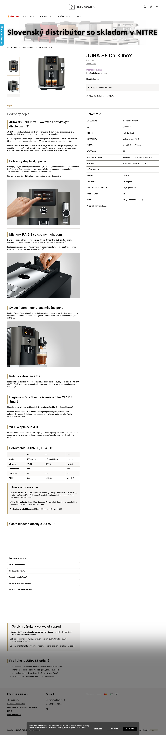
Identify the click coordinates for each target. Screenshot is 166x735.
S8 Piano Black (61, 150)
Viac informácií (34, 730)
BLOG (9, 711)
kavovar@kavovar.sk (57, 700)
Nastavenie (98, 729)
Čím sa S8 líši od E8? (17, 558)
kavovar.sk (47, 708)
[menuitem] (14, 16)
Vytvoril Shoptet (142, 730)
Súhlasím (131, 729)
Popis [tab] (9, 106)
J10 (60, 509)
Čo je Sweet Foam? (17, 565)
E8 (76, 493)
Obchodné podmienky (16, 704)
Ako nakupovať (13, 700)
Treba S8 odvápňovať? (18, 577)
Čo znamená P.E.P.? (17, 571)
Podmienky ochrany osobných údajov (22, 707)
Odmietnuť (114, 729)
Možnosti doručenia (94, 70)
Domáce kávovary (130, 121)
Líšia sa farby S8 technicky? (20, 589)
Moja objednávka (14, 715)
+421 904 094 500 (56, 704)
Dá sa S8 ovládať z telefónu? (20, 583)
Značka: (91, 64)
